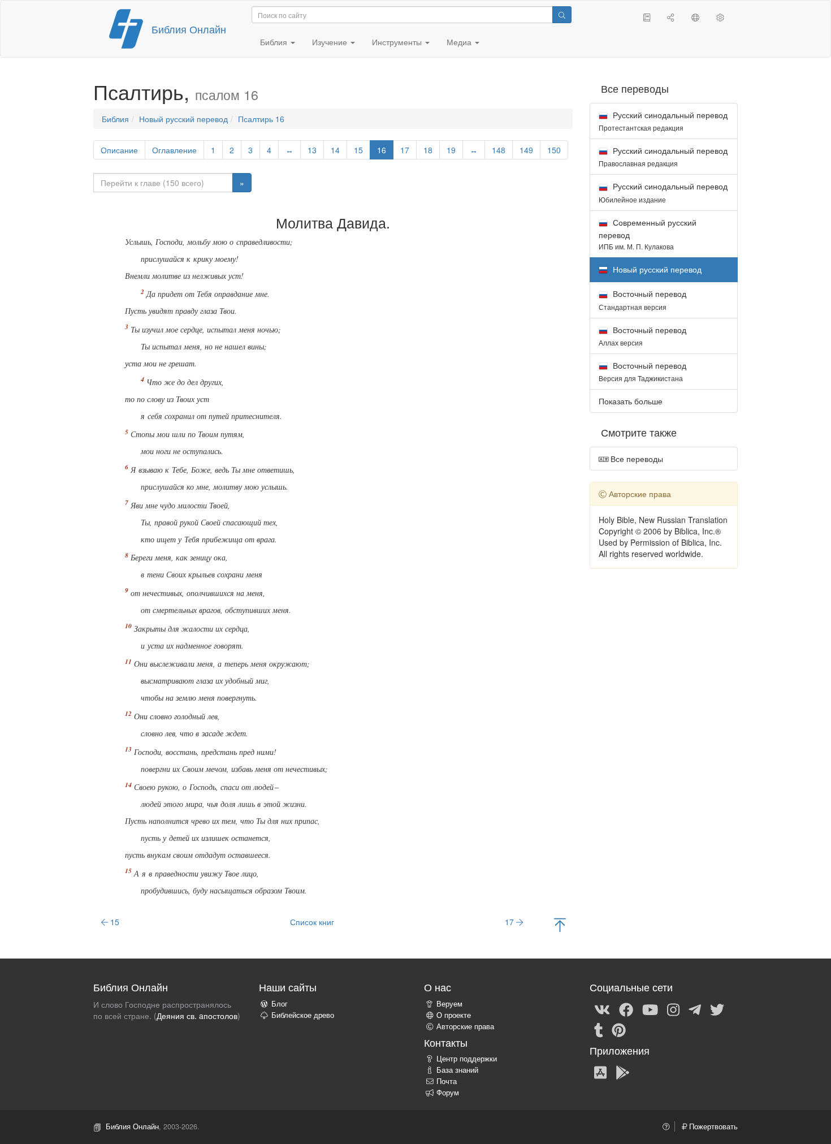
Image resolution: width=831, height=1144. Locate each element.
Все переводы (635, 458)
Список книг (312, 921)
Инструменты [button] (398, 42)
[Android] (623, 1071)
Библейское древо (302, 1015)
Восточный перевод (642, 299)
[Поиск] (562, 14)
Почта (446, 1081)
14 (335, 150)
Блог (279, 1004)
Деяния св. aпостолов (197, 1015)
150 (554, 150)
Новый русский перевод (183, 118)
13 (312, 150)
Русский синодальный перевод (663, 120)
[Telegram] (695, 1009)
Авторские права (465, 1026)
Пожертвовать (712, 1126)
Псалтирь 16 (261, 118)
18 (427, 150)
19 (451, 150)
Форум (447, 1092)
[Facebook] (626, 1009)
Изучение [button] (330, 42)
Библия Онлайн (189, 29)
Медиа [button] (460, 42)
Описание (119, 150)
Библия (115, 118)
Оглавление (174, 150)
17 (404, 150)
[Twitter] (717, 1009)
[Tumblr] (598, 1029)
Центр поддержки (466, 1059)
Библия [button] (274, 42)
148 (498, 150)
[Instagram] (673, 1009)
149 (526, 150)
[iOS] (600, 1071)
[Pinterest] (619, 1029)
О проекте (453, 1015)
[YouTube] (650, 1009)
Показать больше (631, 401)
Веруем (449, 1004)
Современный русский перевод (647, 234)
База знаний (457, 1070)
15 (358, 150)
